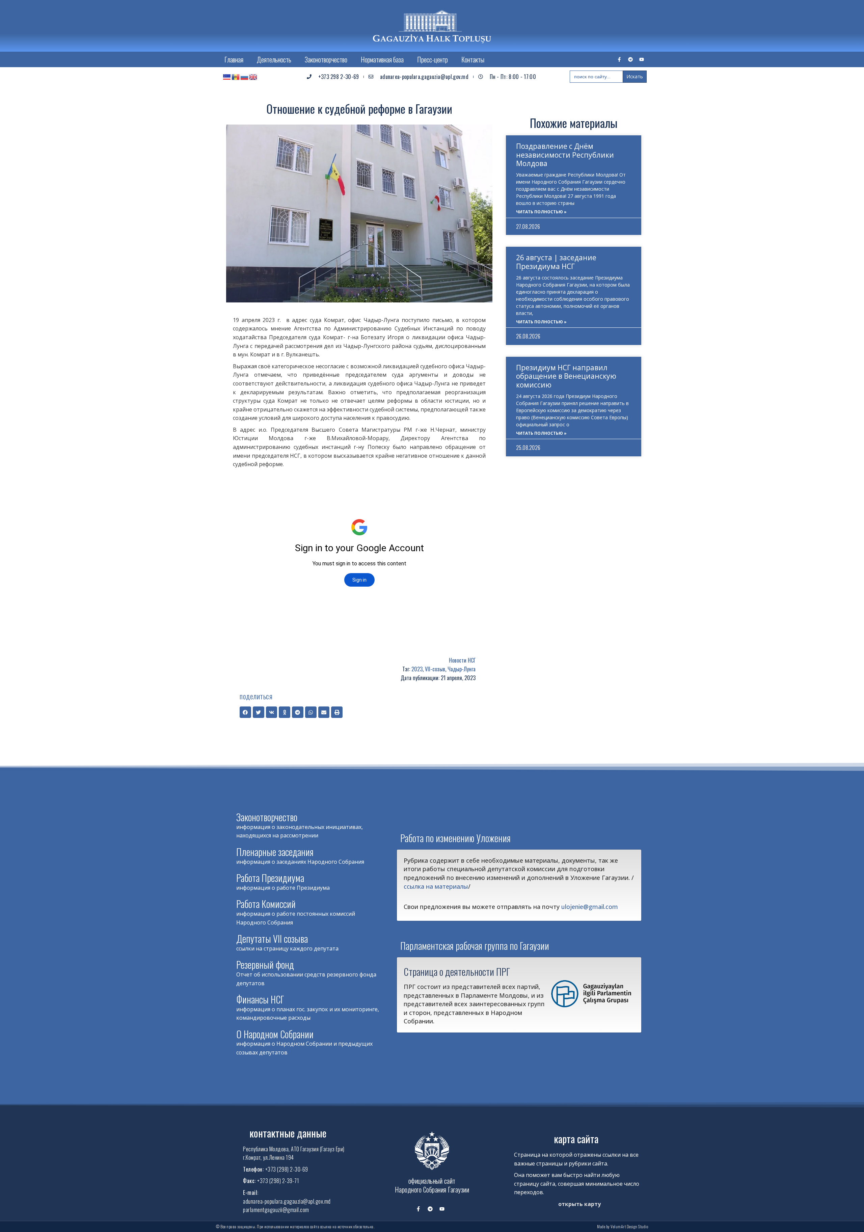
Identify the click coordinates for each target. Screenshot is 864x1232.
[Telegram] (630, 59)
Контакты (472, 59)
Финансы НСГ (260, 999)
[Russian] (244, 76)
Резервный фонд (265, 964)
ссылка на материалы (436, 886)
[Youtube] (641, 59)
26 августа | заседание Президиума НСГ (556, 262)
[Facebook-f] (619, 59)
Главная (233, 59)
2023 (417, 669)
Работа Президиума (270, 878)
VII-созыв (435, 669)
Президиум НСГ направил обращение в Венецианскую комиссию (566, 376)
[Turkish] (227, 76)
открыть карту (579, 1204)
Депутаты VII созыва (272, 938)
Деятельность (274, 59)
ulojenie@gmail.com (589, 907)
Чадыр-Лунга (462, 669)
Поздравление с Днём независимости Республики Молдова (565, 154)
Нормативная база (382, 59)
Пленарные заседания (275, 852)
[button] (245, 712)
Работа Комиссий (266, 904)
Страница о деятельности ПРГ (457, 971)
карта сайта (576, 1138)
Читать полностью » (541, 212)
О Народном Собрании (275, 1034)
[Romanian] (236, 76)
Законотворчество (326, 59)
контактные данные (287, 1133)
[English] (253, 76)
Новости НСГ (462, 660)
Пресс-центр (432, 59)
